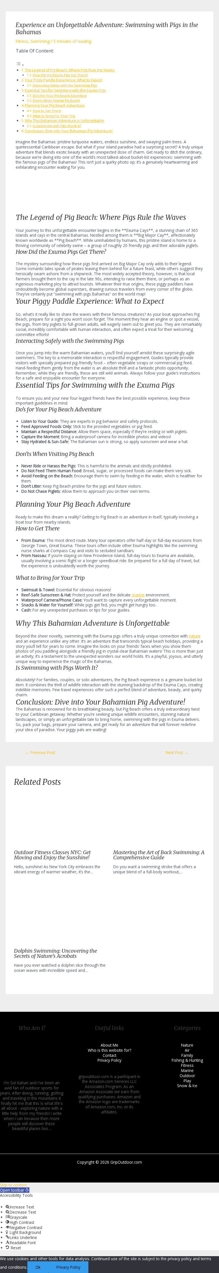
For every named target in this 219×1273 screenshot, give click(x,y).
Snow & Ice (187, 1085)
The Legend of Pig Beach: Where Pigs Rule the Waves (69, 70)
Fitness (22, 41)
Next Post (177, 752)
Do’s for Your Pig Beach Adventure (60, 95)
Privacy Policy (109, 1060)
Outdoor (187, 1075)
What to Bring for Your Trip (54, 116)
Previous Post (40, 752)
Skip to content (13, 1185)
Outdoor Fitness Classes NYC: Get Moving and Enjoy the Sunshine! (52, 855)
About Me (109, 1045)
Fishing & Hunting (187, 1060)
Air (187, 1050)
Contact (109, 1055)
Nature (187, 1045)
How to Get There (47, 110)
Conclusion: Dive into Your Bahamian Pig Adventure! (68, 130)
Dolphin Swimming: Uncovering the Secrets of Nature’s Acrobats (55, 953)
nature (194, 636)
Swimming (40, 41)
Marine (187, 1070)
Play (187, 1080)
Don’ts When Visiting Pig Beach (56, 100)
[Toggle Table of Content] (20, 65)
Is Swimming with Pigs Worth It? (57, 126)
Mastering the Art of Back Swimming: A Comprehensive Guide (158, 855)
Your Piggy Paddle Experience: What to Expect (63, 80)
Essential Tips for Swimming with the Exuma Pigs (65, 90)
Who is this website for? (109, 1050)
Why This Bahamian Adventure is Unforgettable (64, 120)
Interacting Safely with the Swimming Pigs (65, 85)
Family (187, 1055)
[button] (14, 1190)
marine (138, 595)
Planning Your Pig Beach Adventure (55, 105)
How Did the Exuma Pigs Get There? (60, 75)
